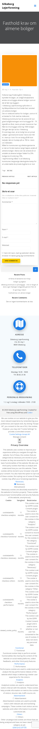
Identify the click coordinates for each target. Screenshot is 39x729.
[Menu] (35, 6)
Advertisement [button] (19, 696)
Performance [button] (19, 664)
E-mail (5, 237)
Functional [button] (19, 648)
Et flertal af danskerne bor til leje (19, 279)
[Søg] (35, 269)
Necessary (21, 484)
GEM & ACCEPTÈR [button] (19, 727)
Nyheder (5, 84)
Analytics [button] (19, 680)
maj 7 (6, 90)
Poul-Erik (15, 90)
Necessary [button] (19, 481)
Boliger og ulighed (19, 282)
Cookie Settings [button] (15, 434)
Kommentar (7, 202)
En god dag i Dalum (19, 290)
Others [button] (19, 714)
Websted (5, 245)
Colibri (29, 412)
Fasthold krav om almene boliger (19, 293)
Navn (5, 229)
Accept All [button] (26, 434)
